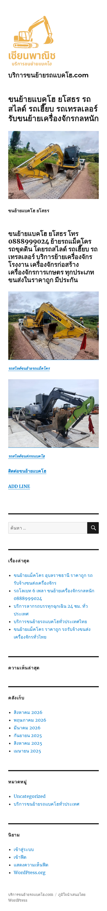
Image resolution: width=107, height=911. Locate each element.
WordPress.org (30, 872)
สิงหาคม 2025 (28, 743)
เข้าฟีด (20, 857)
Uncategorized (30, 796)
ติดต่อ (27, 471)
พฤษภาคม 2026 (30, 720)
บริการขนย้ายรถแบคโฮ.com (48, 75)
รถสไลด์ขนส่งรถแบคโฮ (26, 456)
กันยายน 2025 (28, 735)
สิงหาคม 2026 (28, 712)
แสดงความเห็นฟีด (31, 865)
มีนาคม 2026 (27, 727)
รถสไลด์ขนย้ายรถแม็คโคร (29, 368)
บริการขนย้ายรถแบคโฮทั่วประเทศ (46, 804)
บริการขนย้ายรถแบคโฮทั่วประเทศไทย (50, 621)
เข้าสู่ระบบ (24, 849)
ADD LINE (19, 486)
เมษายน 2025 (27, 751)
